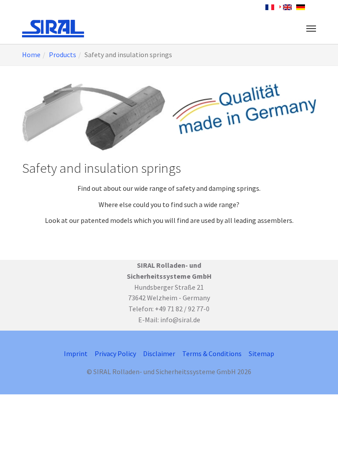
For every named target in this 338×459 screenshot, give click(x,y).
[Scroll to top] (318, 439)
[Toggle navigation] (311, 28)
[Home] (53, 28)
